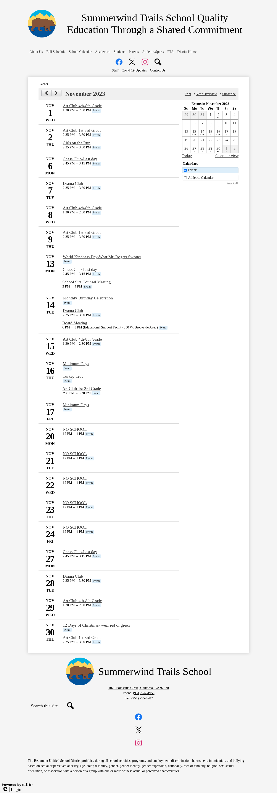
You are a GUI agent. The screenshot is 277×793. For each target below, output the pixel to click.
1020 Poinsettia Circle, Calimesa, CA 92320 (138, 688)
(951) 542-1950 (144, 693)
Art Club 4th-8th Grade (82, 106)
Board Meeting (74, 323)
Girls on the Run (76, 143)
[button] (36, 51)
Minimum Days (76, 363)
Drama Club (73, 183)
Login (11, 789)
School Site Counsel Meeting (86, 282)
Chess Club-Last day (80, 159)
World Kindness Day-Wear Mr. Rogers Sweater (102, 257)
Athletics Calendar (200, 177)
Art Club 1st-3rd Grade (82, 130)
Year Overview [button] (206, 94)
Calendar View (226, 155)
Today (187, 155)
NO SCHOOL (75, 429)
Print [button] (188, 94)
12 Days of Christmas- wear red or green (96, 625)
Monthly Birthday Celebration (88, 298)
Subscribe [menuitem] (229, 94)
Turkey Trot (73, 376)
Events (192, 170)
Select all (232, 183)
